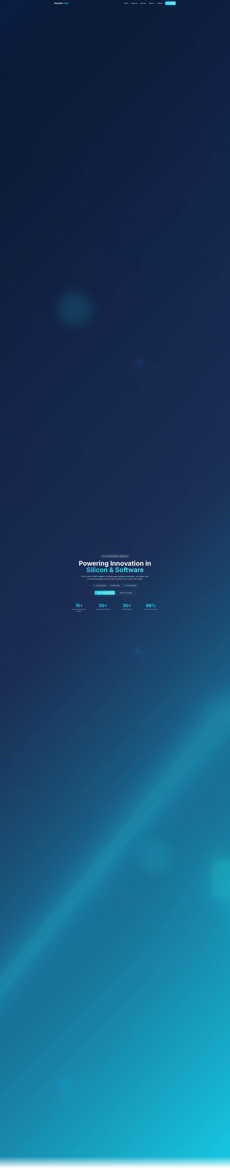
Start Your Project (103, 593)
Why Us (151, 3)
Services (143, 3)
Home (126, 3)
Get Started (170, 3)
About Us (134, 3)
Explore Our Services (125, 593)
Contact (159, 3)
